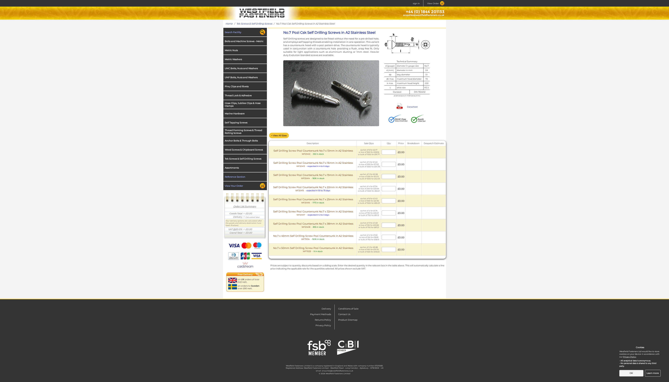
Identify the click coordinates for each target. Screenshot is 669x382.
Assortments (232, 167)
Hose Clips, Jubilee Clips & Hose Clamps (243, 104)
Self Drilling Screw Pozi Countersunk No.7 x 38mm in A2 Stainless (313, 225)
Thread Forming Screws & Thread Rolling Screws (243, 131)
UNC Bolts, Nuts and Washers (241, 68)
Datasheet (412, 106)
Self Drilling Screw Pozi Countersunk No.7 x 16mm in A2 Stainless (313, 164)
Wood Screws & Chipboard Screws (244, 149)
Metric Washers (233, 59)
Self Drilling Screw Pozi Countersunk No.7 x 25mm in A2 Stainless (313, 201)
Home (229, 23)
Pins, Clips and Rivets (237, 86)
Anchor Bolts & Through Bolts (241, 140)
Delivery (326, 308)
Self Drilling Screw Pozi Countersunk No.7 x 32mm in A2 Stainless (313, 213)
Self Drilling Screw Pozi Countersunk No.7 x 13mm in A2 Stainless (313, 152)
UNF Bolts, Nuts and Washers (241, 77)
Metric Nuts (231, 50)
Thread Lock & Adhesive (238, 95)
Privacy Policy (323, 325)
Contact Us (344, 314)
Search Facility (233, 32)
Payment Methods (320, 314)
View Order (433, 3)
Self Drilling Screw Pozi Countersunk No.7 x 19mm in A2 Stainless (313, 176)
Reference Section (235, 176)
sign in (416, 3)
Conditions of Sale (348, 308)
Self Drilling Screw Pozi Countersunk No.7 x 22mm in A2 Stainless (313, 189)
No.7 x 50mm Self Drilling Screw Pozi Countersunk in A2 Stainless (313, 249)
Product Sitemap (347, 319)
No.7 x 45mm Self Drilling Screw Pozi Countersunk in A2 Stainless (313, 237)
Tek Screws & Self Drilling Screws (254, 23)
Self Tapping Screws (236, 122)
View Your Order (234, 185)
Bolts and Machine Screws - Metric (244, 41)
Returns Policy (323, 319)
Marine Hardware (235, 113)
